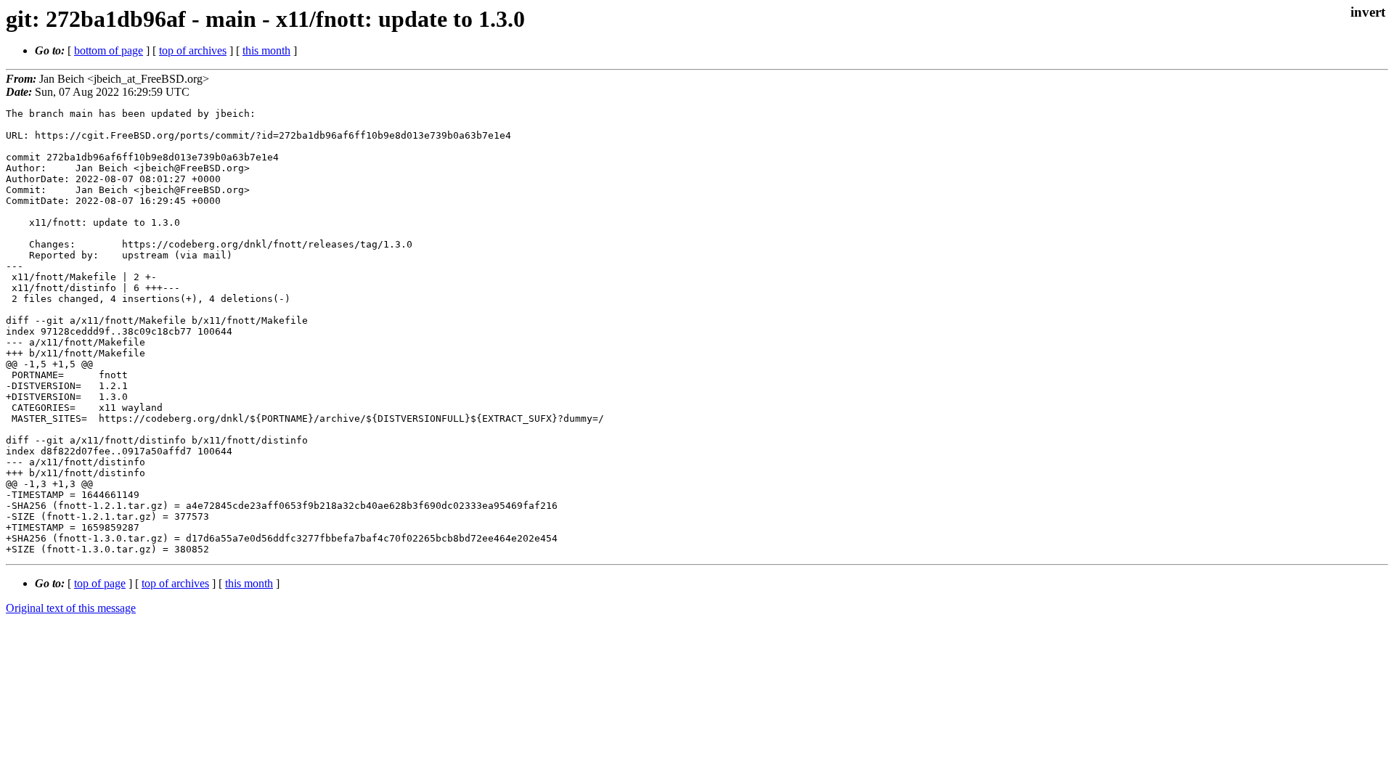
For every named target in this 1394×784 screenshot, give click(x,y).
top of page (100, 583)
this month (266, 50)
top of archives (193, 50)
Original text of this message (71, 608)
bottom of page (108, 50)
